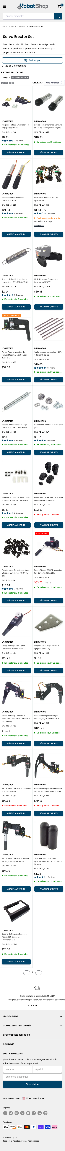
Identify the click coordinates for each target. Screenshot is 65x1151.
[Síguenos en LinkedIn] (39, 1113)
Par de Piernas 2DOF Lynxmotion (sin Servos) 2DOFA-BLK (48, 571)
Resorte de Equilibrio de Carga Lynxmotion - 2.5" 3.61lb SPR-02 (15, 426)
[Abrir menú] (4, 6)
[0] (59, 6)
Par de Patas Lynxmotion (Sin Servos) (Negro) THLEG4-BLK (46, 717)
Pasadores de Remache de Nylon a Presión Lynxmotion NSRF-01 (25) (15, 573)
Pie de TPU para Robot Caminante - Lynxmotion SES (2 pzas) (48, 498)
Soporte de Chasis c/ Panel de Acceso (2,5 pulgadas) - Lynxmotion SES (14, 937)
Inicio (3, 26)
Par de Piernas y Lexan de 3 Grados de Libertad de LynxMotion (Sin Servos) (16, 719)
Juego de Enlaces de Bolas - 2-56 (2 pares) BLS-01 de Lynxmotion (15, 498)
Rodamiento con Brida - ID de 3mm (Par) (48, 426)
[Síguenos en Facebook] (5, 1113)
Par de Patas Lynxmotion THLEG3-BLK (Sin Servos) (16, 789)
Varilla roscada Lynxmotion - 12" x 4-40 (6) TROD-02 (48, 353)
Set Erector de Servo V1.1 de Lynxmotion (46, 199)
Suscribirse (32, 1084)
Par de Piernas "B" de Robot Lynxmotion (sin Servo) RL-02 (14, 647)
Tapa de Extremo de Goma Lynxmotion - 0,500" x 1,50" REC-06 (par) (48, 861)
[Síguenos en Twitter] (11, 1113)
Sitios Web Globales (11, 1098)
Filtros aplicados (12, 72)
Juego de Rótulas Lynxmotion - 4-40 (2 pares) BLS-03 (15, 126)
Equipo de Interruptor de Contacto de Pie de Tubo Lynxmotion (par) (48, 126)
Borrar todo (7, 82)
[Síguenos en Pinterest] (22, 1113)
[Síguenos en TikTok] (34, 1113)
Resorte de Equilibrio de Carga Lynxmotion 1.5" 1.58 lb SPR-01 (15, 280)
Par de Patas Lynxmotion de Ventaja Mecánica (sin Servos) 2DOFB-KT (14, 355)
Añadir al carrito (16, 152)
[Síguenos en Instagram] (17, 1113)
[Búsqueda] (58, 16)
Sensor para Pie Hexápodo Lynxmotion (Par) (13, 199)
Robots (11, 26)
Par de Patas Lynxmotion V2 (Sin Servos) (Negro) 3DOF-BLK (15, 859)
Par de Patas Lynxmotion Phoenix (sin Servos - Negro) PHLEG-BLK (48, 789)
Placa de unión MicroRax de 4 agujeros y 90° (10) (46, 647)
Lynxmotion (22, 26)
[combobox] (28, 16)
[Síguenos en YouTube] (28, 1113)
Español (37, 1098)
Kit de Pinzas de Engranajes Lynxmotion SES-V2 (45, 280)
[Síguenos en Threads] (45, 1113)
